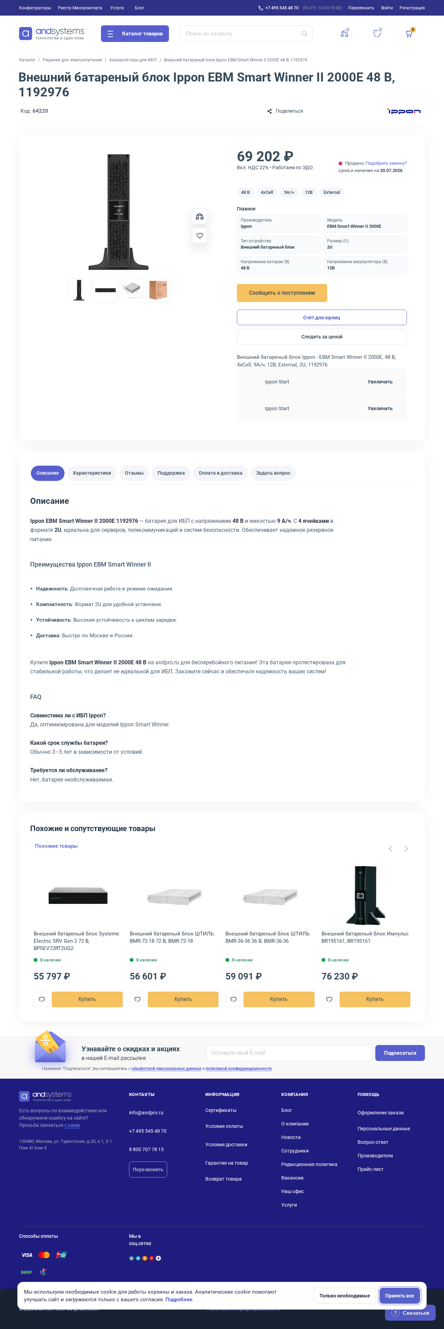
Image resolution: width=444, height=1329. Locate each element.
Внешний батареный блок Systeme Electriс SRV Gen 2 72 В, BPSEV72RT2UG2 (76, 941)
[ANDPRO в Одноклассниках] (144, 1258)
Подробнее (178, 1299)
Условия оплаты (224, 1126)
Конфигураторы (35, 8)
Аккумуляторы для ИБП (133, 60)
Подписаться (400, 1053)
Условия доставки (226, 1144)
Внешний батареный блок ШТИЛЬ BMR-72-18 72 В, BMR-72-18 (172, 937)
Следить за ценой (321, 336)
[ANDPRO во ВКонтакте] (131, 1258)
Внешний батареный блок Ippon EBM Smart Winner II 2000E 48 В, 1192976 (235, 60)
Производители (375, 1155)
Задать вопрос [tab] (273, 473)
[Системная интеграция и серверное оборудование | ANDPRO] (51, 33)
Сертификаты (221, 1110)
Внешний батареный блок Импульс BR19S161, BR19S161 (365, 937)
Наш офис (292, 1191)
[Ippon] (404, 111)
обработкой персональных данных (166, 1068)
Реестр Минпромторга (80, 8)
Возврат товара (223, 1179)
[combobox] (246, 33)
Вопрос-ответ (373, 1142)
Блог (139, 8)
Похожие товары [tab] (56, 846)
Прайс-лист (371, 1169)
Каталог (27, 60)
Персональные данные (384, 1128)
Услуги (117, 8)
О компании (295, 1124)
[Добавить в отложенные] (200, 236)
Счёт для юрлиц (321, 317)
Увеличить (380, 382)
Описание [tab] (47, 473)
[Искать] (305, 34)
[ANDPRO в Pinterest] (151, 1258)
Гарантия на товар (226, 1163)
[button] (344, 33)
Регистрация (412, 8)
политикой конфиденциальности (239, 1068)
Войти (387, 8)
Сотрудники (295, 1151)
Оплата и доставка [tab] (220, 473)
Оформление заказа (381, 1112)
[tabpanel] (222, 642)
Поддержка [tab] (171, 473)
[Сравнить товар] (200, 216)
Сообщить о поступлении (282, 293)
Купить (87, 999)
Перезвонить (148, 1169)
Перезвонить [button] (361, 8)
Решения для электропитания (72, 60)
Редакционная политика (309, 1164)
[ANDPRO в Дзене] (158, 1258)
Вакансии (292, 1178)
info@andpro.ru (146, 1112)
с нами (72, 1125)
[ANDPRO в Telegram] (138, 1258)
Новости (291, 1137)
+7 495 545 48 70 (282, 8)
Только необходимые (344, 1295)
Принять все (399, 1295)
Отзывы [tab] (134, 473)
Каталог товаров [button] (142, 34)
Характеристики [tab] (92, 473)
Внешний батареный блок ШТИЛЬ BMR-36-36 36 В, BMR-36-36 (267, 937)
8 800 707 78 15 (146, 1149)
